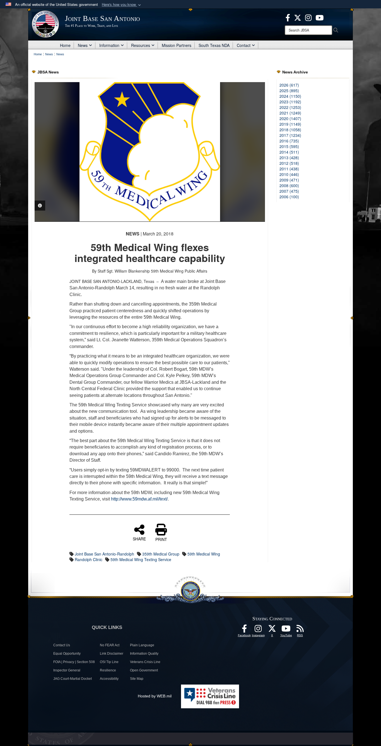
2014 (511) (289, 152)
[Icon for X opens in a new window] (297, 17)
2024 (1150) (290, 96)
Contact (243, 45)
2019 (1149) (290, 124)
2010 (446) (289, 174)
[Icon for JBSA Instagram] (258, 630)
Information (109, 45)
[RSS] (300, 630)
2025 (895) (289, 90)
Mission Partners (176, 45)
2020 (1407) (290, 118)
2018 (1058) (290, 129)
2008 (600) (289, 185)
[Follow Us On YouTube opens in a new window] (286, 630)
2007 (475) (289, 191)
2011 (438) (289, 168)
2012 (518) (289, 163)
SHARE (139, 538)
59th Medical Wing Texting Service (140, 559)
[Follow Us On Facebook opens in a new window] (244, 630)
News (83, 45)
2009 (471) (289, 180)
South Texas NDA (214, 45)
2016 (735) (289, 141)
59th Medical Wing (203, 554)
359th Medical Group (160, 554)
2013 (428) (289, 157)
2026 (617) (289, 85)
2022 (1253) (290, 107)
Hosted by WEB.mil (155, 696)
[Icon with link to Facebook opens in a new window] (288, 17)
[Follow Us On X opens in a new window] (272, 630)
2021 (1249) (290, 113)
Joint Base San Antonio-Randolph (104, 554)
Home (65, 45)
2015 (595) (289, 146)
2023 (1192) (290, 101)
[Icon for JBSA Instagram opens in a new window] (308, 17)
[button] (122, 5)
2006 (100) (289, 196)
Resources (140, 45)
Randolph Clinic (88, 559)
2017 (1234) (290, 135)
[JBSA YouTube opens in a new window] (319, 17)
